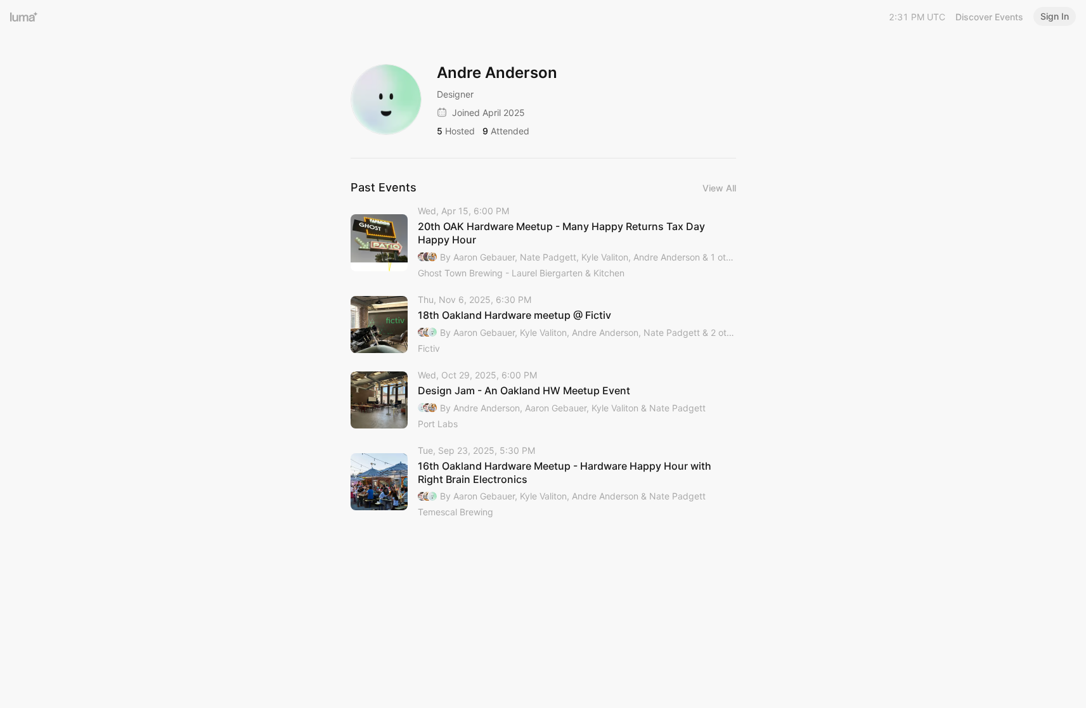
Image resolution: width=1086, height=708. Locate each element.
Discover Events (989, 16)
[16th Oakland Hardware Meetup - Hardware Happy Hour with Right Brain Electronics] (543, 482)
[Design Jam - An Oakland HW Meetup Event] (543, 400)
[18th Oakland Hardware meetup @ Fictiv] (543, 325)
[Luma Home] (24, 16)
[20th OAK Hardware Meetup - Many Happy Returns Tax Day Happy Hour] (543, 242)
